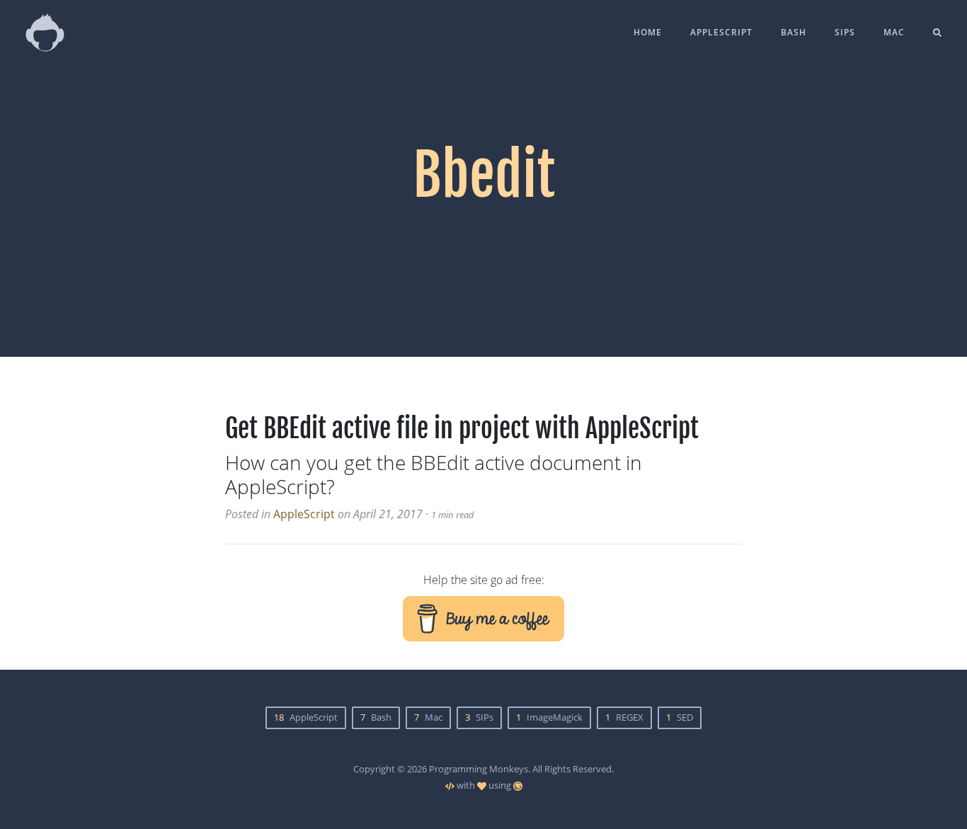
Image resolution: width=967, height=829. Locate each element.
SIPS (845, 32)
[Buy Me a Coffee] (483, 617)
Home (648, 32)
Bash (793, 32)
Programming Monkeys (478, 768)
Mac (894, 32)
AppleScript (721, 32)
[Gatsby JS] (517, 785)
